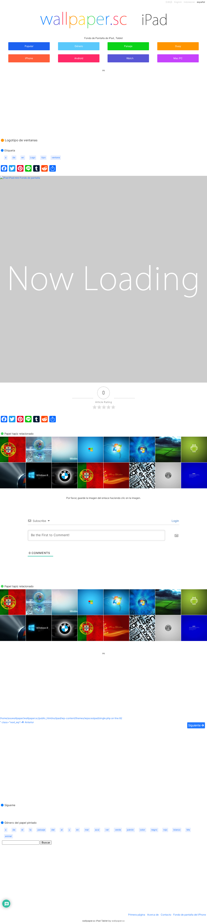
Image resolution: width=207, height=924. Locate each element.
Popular (29, 46)
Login (175, 520)
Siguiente (194, 725)
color (142, 830)
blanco (176, 830)
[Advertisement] (103, 100)
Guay (178, 46)
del (53, 830)
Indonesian (189, 2)
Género (79, 46)
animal (8, 836)
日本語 (169, 2)
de (14, 157)
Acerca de (153, 914)
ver (107, 830)
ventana (56, 157)
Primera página (136, 914)
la (30, 830)
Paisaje (128, 46)
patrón (130, 830)
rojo (165, 830)
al (62, 830)
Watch (129, 58)
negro (154, 830)
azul (97, 830)
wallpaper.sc (118, 921)
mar (87, 830)
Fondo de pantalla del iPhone (189, 914)
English (178, 2)
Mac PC (178, 58)
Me (188, 830)
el (22, 830)
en (22, 157)
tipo (43, 157)
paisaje (41, 830)
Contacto (166, 914)
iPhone (29, 58)
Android (78, 58)
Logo (32, 157)
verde (118, 830)
